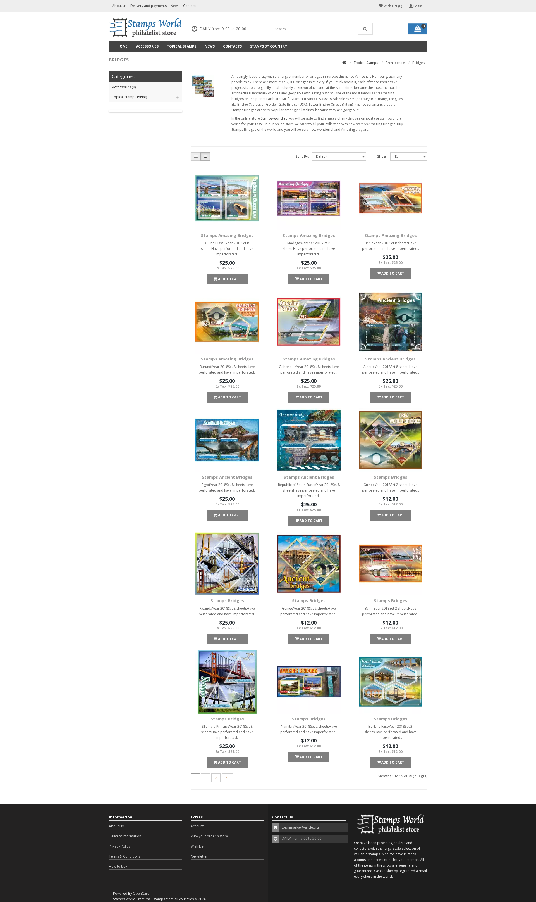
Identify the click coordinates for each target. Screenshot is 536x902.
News (175, 5)
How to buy (118, 866)
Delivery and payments (148, 5)
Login (417, 6)
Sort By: (302, 156)
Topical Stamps (181, 46)
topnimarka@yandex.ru (300, 827)
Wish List (197, 846)
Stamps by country (268, 46)
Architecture (395, 62)
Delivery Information (125, 836)
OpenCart (141, 893)
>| (227, 777)
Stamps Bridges (390, 477)
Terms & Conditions (124, 856)
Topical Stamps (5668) (129, 96)
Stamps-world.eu (274, 118)
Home (122, 46)
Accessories (147, 46)
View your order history (209, 836)
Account (197, 826)
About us (119, 5)
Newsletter (199, 856)
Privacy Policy (119, 846)
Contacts (190, 5)
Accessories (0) (124, 87)
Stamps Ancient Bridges (390, 359)
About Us (116, 826)
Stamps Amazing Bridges (227, 235)
